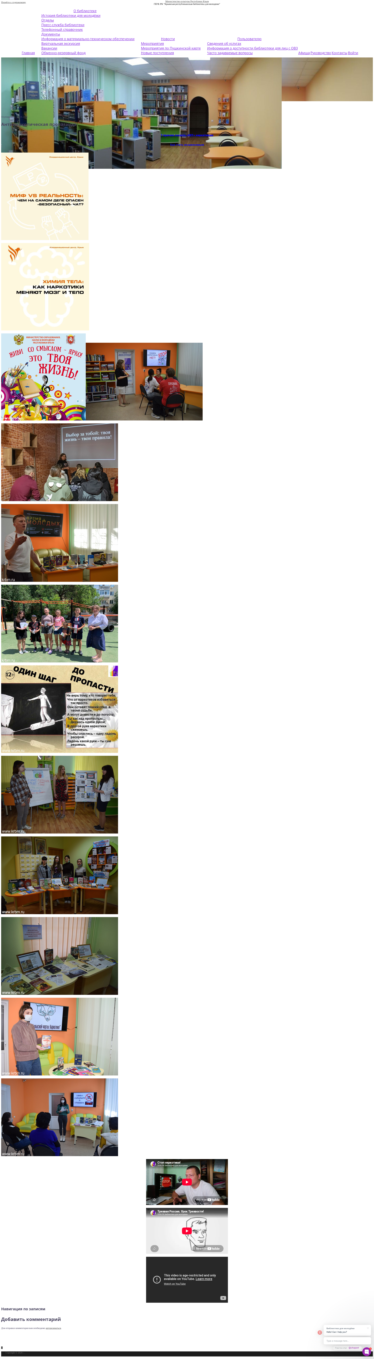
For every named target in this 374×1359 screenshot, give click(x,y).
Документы (50, 34)
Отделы (47, 20)
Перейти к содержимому (13, 2)
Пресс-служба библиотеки (62, 24)
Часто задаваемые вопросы (230, 52)
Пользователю (249, 38)
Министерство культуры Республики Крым (187, 1)
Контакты (339, 52)
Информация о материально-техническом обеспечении (88, 38)
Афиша (304, 52)
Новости (168, 38)
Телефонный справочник (62, 29)
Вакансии (49, 48)
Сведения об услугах (224, 43)
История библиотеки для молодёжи (71, 15)
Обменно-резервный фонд (63, 52)
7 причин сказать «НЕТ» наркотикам (187, 135)
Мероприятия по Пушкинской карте (171, 48)
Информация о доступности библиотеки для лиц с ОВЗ (252, 48)
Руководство (320, 52)
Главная (28, 52)
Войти (353, 52)
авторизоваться (53, 1328)
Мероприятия (152, 43)
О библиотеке (85, 10)
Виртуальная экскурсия (60, 43)
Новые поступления (157, 52)
